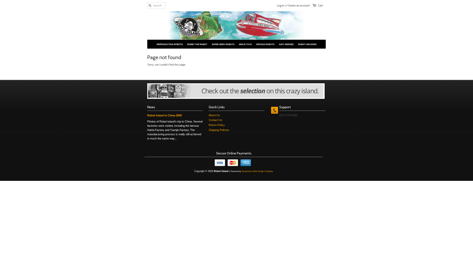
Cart (320, 5)
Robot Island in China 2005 (164, 115)
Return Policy (217, 125)
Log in (280, 5)
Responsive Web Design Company (257, 171)
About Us (214, 115)
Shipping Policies (219, 130)
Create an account (298, 5)
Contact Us (215, 120)
